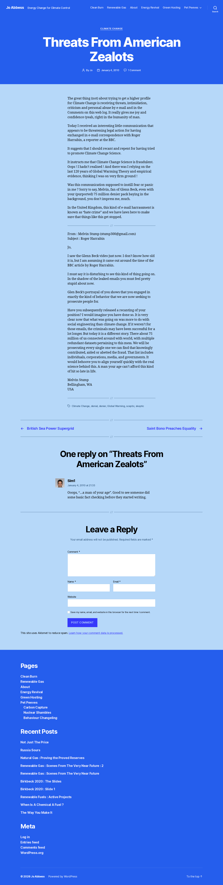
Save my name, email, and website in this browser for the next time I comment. (110, 612)
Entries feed (29, 842)
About (134, 7)
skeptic (140, 406)
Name (72, 581)
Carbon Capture (36, 707)
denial (94, 406)
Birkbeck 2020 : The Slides (40, 781)
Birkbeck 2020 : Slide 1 (37, 789)
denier (102, 406)
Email (117, 581)
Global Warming (116, 406)
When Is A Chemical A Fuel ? (42, 805)
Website (72, 596)
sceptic (130, 406)
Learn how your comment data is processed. (96, 633)
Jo (91, 70)
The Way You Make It (36, 812)
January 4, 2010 (110, 70)
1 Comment (134, 70)
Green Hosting (171, 7)
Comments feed (32, 847)
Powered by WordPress (62, 876)
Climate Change (111, 28)
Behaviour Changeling (40, 718)
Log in (25, 837)
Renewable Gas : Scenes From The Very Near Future (59, 773)
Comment (74, 552)
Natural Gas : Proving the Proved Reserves (52, 758)
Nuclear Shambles (37, 712)
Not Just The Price (34, 742)
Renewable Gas (116, 7)
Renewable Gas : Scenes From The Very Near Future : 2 (61, 766)
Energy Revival (150, 7)
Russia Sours (30, 750)
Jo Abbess (15, 7)
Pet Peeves (191, 7)
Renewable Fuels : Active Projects (46, 797)
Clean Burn (96, 7)
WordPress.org (32, 853)
